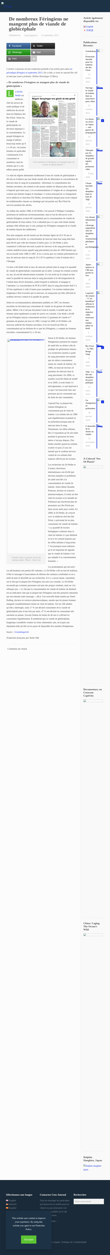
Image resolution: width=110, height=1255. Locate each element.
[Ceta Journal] (6, 6)
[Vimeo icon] (55, 1247)
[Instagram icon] (58, 1247)
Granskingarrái (21, 632)
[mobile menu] (105, 6)
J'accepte (28, 1239)
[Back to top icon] (96, 1249)
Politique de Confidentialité (74, 1242)
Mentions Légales (52, 1242)
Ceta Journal (29, 35)
